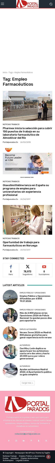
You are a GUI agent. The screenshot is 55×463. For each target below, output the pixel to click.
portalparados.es (10, 142)
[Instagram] (16, 441)
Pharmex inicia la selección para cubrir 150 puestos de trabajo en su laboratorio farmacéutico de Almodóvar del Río (27, 133)
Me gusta (11, 265)
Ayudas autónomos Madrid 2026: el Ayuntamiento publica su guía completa (35, 372)
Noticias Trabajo (11, 124)
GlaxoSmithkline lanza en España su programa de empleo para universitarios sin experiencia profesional (26, 190)
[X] (46, 441)
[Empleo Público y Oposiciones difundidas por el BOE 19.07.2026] (10, 297)
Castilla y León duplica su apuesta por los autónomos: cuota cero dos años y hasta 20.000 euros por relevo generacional (34, 353)
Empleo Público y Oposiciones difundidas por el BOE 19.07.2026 (35, 298)
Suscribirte (44, 265)
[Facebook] (8, 441)
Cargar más (26, 383)
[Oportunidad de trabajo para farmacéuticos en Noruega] (27, 220)
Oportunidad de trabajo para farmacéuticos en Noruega (21, 244)
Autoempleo (25, 345)
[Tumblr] (38, 441)
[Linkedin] (24, 441)
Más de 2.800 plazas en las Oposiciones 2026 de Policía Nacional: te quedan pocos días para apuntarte (36, 317)
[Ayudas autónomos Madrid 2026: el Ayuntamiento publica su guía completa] (10, 370)
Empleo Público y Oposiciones (32, 293)
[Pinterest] (31, 441)
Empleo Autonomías (28, 329)
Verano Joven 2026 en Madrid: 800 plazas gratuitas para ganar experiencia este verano (36, 335)
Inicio (5, 72)
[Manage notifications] (48, 457)
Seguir (28, 265)
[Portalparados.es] (27, 4)
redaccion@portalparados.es (27, 434)
